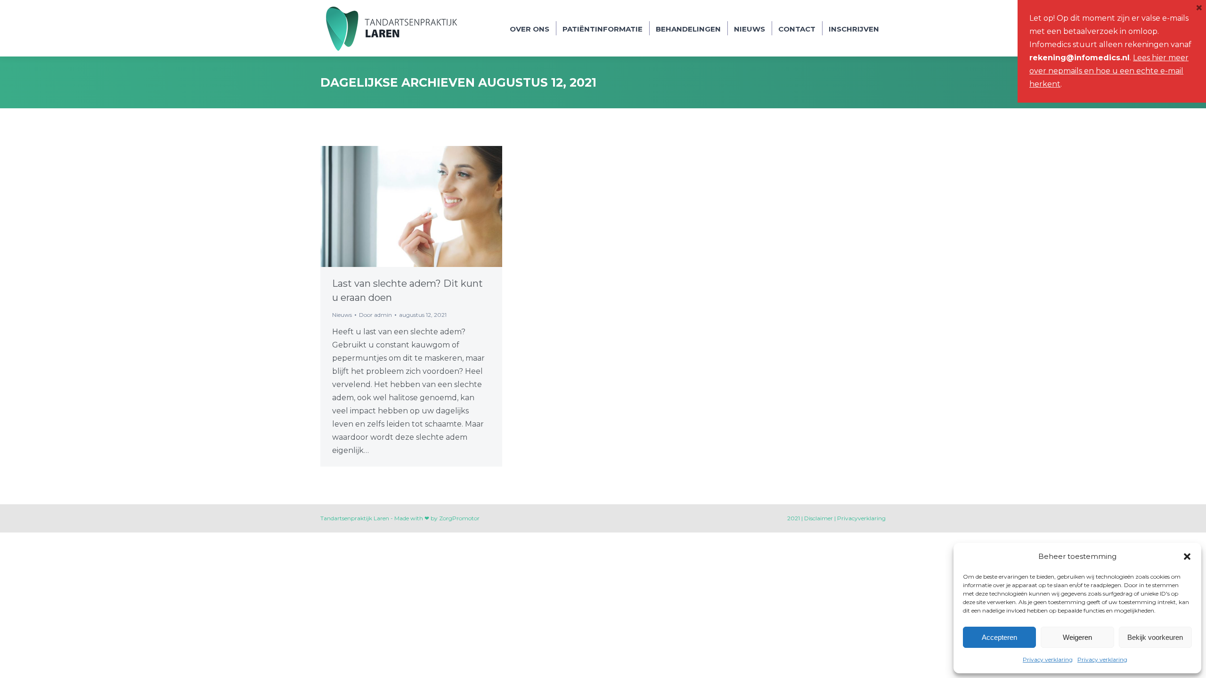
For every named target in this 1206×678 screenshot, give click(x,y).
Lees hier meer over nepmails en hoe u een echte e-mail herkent (1109, 71)
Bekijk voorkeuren (1155, 637)
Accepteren (999, 637)
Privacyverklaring (861, 518)
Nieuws (342, 314)
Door (375, 314)
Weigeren (1077, 637)
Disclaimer (818, 518)
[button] (1187, 556)
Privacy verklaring (1048, 659)
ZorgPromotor (459, 518)
